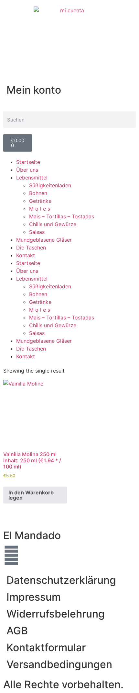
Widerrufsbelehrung (55, 613)
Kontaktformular (46, 647)
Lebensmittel (32, 177)
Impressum (33, 597)
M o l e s (39, 208)
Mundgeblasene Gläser (44, 240)
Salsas (37, 232)
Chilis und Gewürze (52, 224)
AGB (17, 630)
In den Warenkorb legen (31, 495)
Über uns (27, 170)
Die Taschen (31, 247)
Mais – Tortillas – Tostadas (61, 216)
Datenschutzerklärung (61, 580)
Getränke (40, 201)
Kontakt (25, 255)
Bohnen (38, 193)
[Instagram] (11, 555)
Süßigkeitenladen (50, 185)
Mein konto (33, 90)
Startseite (28, 162)
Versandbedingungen (59, 664)
